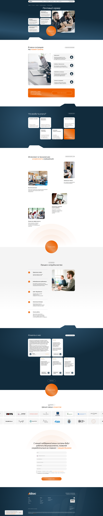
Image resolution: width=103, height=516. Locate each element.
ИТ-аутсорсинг (41, 502)
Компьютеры (41, 500)
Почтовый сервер (49, 5)
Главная (29, 5)
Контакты (29, 503)
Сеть (40, 499)
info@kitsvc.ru (49, 500)
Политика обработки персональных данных (72, 509)
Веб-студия (41, 503)
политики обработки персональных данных (58, 471)
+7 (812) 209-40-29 (50, 499)
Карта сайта (71, 506)
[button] (51, 31)
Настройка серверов (43, 5)
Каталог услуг (29, 501)
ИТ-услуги (33, 5)
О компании (29, 500)
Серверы (37, 5)
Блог (28, 502)
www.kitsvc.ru (34, 513)
